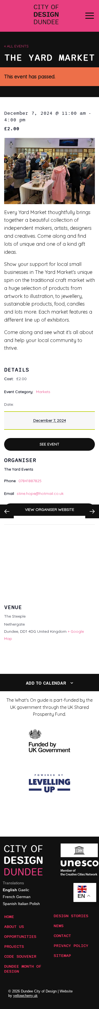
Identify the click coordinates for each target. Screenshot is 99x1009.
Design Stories (71, 916)
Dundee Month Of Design (22, 967)
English (10, 890)
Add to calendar (46, 683)
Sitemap (62, 956)
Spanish (10, 903)
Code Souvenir (20, 956)
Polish (34, 903)
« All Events (16, 46)
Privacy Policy (71, 946)
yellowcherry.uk (25, 996)
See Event (49, 444)
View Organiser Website (49, 509)
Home (9, 917)
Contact (62, 936)
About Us (14, 927)
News (59, 926)
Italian (23, 903)
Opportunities (20, 937)
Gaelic (23, 890)
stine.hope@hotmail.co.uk (40, 493)
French (9, 897)
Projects (14, 946)
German (23, 897)
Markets (43, 391)
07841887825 (30, 480)
